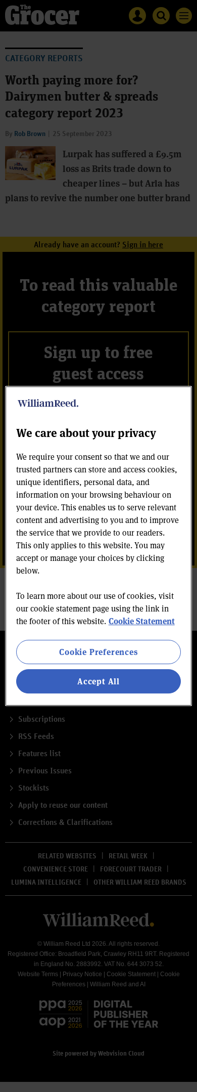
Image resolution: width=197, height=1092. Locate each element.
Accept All (98, 681)
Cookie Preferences (98, 652)
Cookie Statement (142, 621)
